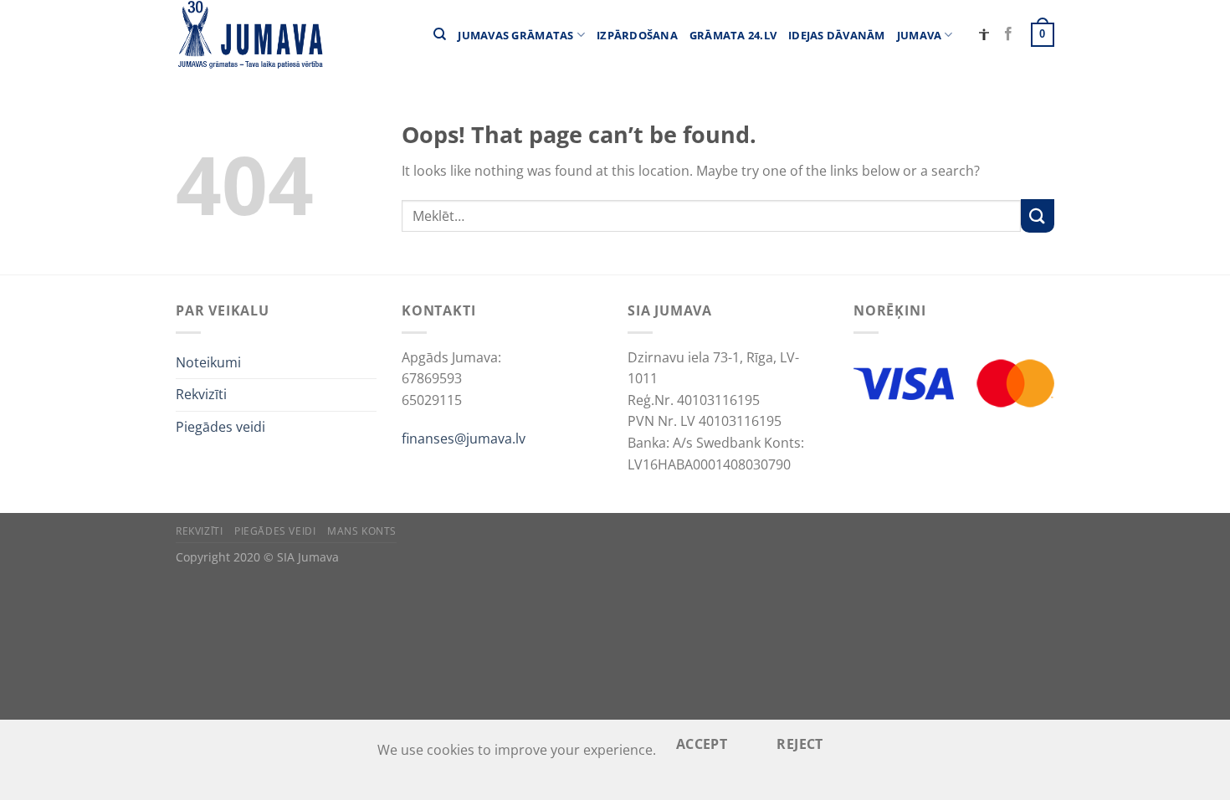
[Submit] (1037, 215)
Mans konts (362, 531)
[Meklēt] (439, 34)
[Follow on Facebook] (1008, 34)
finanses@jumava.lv (463, 438)
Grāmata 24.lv (732, 35)
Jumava (919, 35)
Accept (702, 744)
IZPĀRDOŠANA (637, 35)
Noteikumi (208, 362)
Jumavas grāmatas (515, 35)
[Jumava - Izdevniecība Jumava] (249, 35)
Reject (799, 744)
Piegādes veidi (220, 427)
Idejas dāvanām (836, 35)
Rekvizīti (201, 394)
